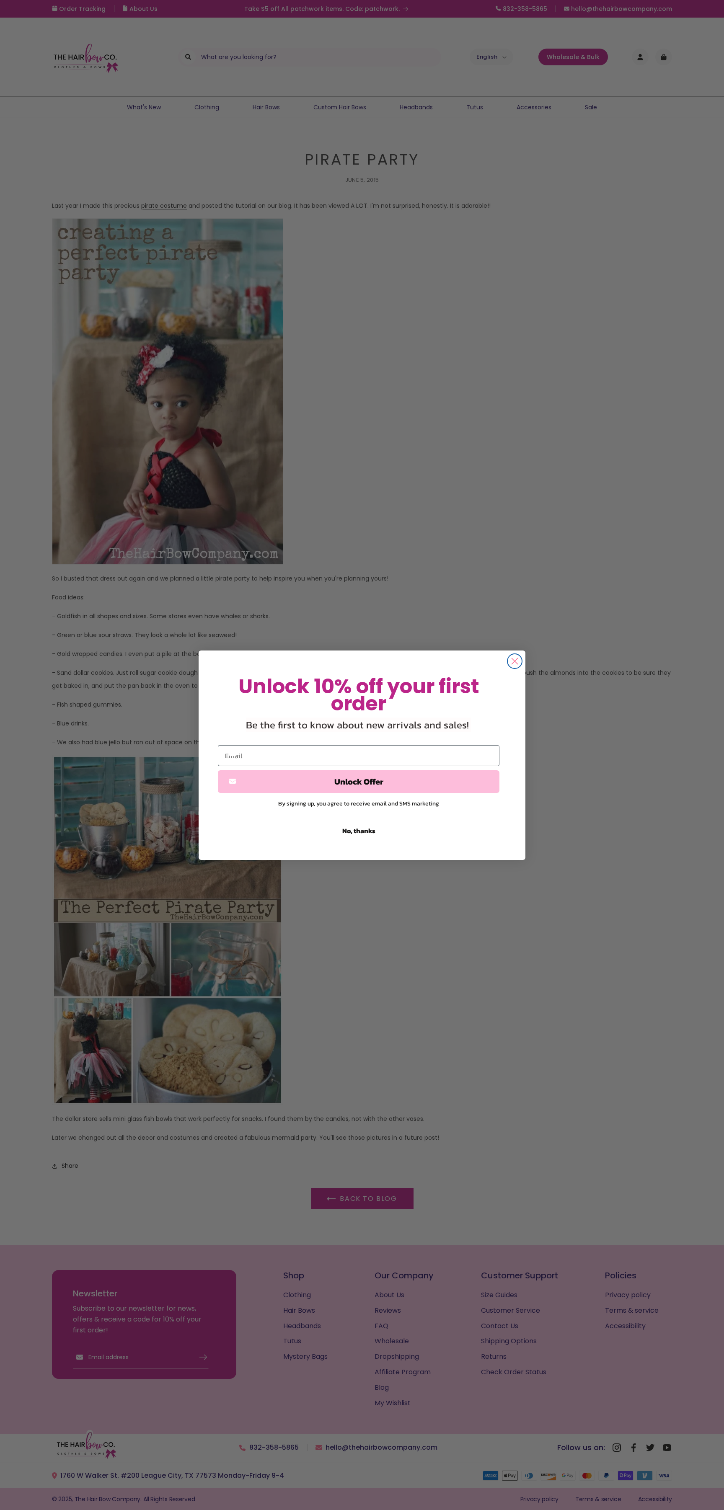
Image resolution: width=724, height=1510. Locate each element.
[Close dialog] (514, 661)
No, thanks (358, 831)
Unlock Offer (358, 781)
